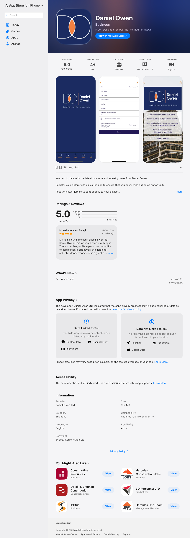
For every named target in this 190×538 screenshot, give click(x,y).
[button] (24, 25)
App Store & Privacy (90, 534)
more (180, 191)
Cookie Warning (111, 534)
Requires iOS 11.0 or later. (135, 416)
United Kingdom (63, 523)
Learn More (161, 361)
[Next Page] (186, 65)
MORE (111, 253)
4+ (122, 428)
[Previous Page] (52, 65)
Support (127, 534)
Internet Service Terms (66, 534)
